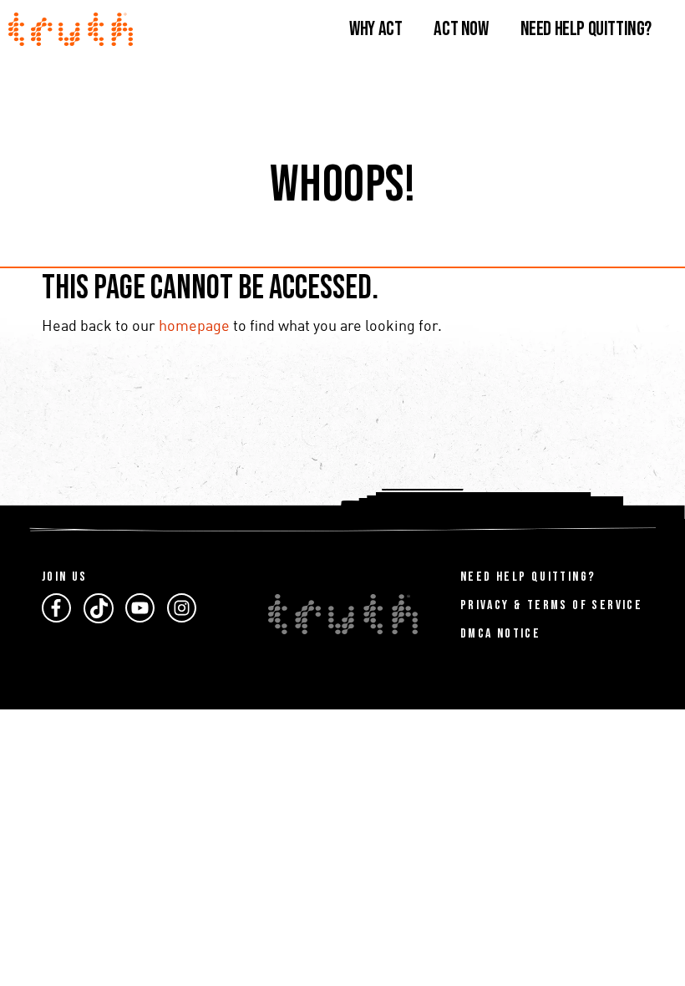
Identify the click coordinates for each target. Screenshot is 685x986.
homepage (194, 326)
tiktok (98, 608)
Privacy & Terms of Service (551, 605)
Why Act (375, 29)
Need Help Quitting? (586, 29)
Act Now (461, 29)
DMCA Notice (500, 634)
